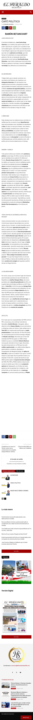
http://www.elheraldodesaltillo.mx (16, 461)
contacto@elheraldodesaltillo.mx (20, 665)
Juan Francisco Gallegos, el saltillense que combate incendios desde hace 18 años (14, 543)
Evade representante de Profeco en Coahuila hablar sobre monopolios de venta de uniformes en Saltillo (16, 538)
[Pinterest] (10, 27)
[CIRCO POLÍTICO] (6, 485)
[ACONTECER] (6, 477)
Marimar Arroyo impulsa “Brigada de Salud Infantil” (14, 534)
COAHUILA (13, 688)
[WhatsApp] (14, 27)
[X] (6, 27)
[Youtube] (20, 672)
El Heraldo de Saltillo (9, 24)
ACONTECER (14, 475)
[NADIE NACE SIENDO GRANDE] (6, 492)
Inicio (3, 16)
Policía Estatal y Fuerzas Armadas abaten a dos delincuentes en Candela (14, 517)
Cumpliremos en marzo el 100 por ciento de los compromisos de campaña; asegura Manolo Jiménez (9, 449)
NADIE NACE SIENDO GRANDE (19, 490)
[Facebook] (3, 27)
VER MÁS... (16, 551)
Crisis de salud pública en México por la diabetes (24, 447)
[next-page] (5, 499)
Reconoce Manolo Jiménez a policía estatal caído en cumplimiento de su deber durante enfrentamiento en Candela (15, 523)
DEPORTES (13, 708)
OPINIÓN (8, 16)
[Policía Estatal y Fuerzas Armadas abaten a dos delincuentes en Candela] (6, 685)
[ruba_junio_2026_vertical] (16, 583)
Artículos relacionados (8, 471)
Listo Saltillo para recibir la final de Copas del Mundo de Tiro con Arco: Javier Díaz (16, 529)
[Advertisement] (16, 413)
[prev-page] (3, 499)
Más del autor (20, 471)
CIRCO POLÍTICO (15, 483)
